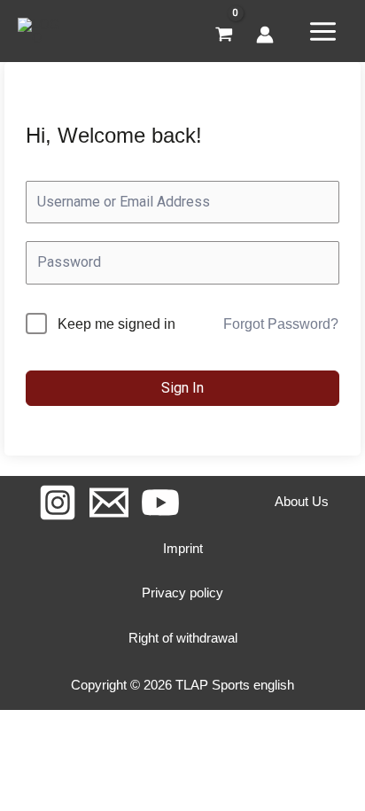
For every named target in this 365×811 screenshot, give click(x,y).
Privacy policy (182, 592)
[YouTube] (160, 502)
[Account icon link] (265, 34)
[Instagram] (57, 502)
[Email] (109, 502)
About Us (302, 501)
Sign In (182, 387)
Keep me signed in (116, 323)
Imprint (183, 548)
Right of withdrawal (182, 637)
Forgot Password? (280, 323)
